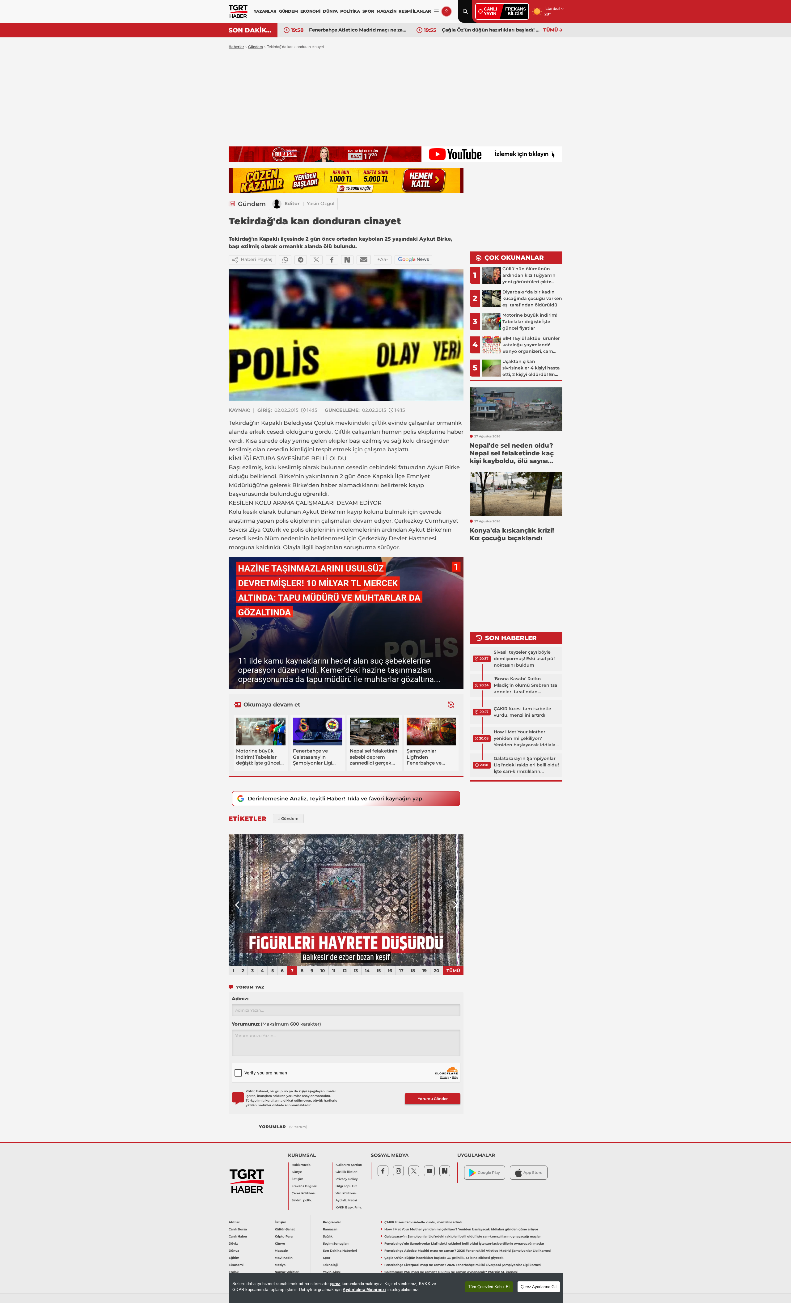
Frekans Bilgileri (304, 1186)
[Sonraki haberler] (451, 704)
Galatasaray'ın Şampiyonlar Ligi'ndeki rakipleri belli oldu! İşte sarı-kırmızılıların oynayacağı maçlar (526, 765)
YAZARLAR (265, 11)
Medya (280, 1265)
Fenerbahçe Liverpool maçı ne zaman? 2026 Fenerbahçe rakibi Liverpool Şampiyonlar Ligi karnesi (462, 1265)
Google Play (489, 1172)
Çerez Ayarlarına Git (539, 1286)
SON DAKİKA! (251, 30)
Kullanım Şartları (349, 1165)
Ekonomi (236, 1265)
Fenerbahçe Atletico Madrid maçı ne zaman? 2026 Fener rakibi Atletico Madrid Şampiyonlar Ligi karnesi (358, 30)
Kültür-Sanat (285, 1229)
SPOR (368, 11)
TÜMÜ (550, 30)
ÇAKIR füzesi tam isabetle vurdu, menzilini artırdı (522, 712)
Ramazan (330, 1229)
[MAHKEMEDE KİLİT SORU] (346, 900)
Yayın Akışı (332, 1272)
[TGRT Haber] (238, 11)
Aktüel (234, 1222)
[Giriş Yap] (446, 11)
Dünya (234, 1251)
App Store (532, 1172)
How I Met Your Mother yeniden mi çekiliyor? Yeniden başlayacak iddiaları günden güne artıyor (526, 738)
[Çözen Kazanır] (346, 180)
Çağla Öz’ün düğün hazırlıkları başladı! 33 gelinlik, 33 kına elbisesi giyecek (491, 30)
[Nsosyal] (347, 259)
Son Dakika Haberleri (340, 1251)
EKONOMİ (310, 11)
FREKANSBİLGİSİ (515, 11)
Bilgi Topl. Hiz (346, 1186)
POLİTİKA (350, 11)
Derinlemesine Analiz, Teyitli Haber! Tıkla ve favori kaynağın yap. (336, 798)
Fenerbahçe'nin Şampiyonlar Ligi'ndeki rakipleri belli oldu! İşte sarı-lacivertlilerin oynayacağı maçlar (464, 1244)
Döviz (233, 1244)
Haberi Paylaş (257, 259)
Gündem (255, 47)
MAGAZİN (386, 11)
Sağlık (328, 1236)
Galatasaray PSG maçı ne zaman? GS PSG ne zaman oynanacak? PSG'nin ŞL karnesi (451, 1272)
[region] (396, 1288)
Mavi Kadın (284, 1258)
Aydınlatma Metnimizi (364, 1289)
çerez (335, 1283)
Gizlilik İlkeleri (346, 1172)
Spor (326, 1258)
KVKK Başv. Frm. (349, 1207)
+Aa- (382, 259)
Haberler (236, 47)
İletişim (297, 1179)
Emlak (234, 1272)
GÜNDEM (288, 11)
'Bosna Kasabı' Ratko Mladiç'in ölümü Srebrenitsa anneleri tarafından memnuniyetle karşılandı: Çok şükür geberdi (525, 685)
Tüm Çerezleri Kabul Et (489, 1286)
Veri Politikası (346, 1193)
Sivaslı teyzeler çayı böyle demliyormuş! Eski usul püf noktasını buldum (524, 658)
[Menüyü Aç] (436, 12)
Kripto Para (284, 1236)
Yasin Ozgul (320, 203)
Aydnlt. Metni (346, 1200)
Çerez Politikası (303, 1193)
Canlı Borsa (238, 1229)
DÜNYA (330, 11)
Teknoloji (330, 1265)
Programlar (332, 1222)
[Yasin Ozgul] (276, 204)
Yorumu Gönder (433, 1098)
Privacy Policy (347, 1179)
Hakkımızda (301, 1165)
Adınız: (240, 998)
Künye (297, 1172)
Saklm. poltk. (302, 1200)
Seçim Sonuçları (336, 1244)
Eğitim (234, 1258)
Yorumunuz (276, 1024)
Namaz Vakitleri (287, 1272)
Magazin (281, 1251)
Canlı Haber (238, 1236)
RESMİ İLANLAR (415, 11)
